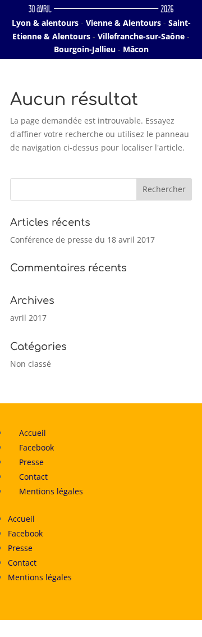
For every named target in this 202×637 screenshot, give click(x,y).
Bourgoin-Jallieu (85, 49)
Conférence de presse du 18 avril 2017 (82, 239)
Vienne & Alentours (123, 22)
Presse (31, 462)
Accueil (32, 432)
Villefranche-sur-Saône (141, 36)
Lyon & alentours (45, 22)
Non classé (30, 363)
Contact (33, 476)
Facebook (36, 447)
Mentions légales (51, 491)
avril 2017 (28, 317)
